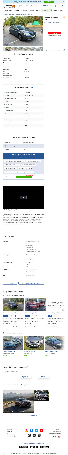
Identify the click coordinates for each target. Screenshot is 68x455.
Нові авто (17, 10)
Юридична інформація (13, 436)
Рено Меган (17, 14)
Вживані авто (8, 10)
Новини (55, 10)
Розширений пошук (25, 5)
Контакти (9, 431)
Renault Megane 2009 (9, 313)
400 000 (44, 5)
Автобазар (5, 14)
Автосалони (25, 10)
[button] (42, 31)
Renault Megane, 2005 (9, 351)
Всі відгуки (47, 10)
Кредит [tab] (25, 377)
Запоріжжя (23, 14)
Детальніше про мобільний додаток (34, 443)
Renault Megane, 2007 (30, 351)
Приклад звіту (10, 176)
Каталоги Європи (34, 10)
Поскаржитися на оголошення (32, 283)
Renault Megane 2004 (31, 313)
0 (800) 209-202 (56, 429)
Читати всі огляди (34, 415)
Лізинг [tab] (43, 377)
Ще (61, 10)
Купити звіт (26, 177)
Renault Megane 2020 (54, 313)
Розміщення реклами (13, 433)
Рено (13, 14)
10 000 (51, 5)
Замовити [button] (49, 1)
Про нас (9, 429)
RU (62, 5)
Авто (10, 14)
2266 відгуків (21, 295)
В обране (10, 283)
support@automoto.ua (55, 433)
